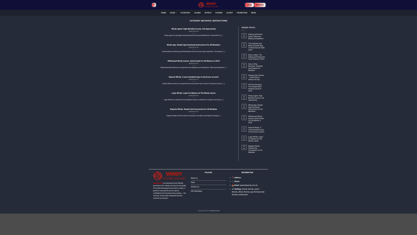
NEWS (253, 13)
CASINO (197, 13)
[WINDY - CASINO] (208, 5)
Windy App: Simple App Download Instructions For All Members (193, 45)
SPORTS (208, 13)
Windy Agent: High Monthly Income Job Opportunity (193, 29)
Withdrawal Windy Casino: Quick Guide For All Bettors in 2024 (194, 61)
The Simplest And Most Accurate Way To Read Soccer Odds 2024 (256, 47)
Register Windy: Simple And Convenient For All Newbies (193, 109)
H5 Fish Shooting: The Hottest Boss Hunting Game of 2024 (255, 88)
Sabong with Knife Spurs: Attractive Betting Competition (255, 36)
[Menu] (154, 5)
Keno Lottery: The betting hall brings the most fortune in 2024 (256, 57)
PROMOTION (242, 13)
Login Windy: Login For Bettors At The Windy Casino (194, 93)
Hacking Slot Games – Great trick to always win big (256, 77)
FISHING (218, 13)
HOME (163, 13)
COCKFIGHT (185, 13)
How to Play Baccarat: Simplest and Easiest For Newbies (255, 67)
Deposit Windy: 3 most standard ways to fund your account (193, 77)
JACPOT (229, 13)
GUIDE (172, 13)
